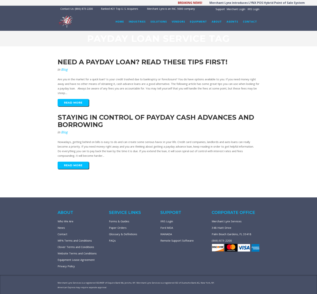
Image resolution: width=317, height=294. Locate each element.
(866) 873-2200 (222, 240)
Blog (64, 69)
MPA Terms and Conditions (75, 240)
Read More (73, 102)
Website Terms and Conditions (77, 253)
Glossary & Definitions (123, 234)
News (61, 227)
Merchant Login (236, 9)
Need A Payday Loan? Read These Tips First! (142, 62)
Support (220, 9)
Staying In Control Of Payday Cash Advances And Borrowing (156, 121)
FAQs (112, 240)
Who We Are (65, 221)
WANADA (166, 234)
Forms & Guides (119, 221)
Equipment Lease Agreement (76, 260)
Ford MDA (166, 227)
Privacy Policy (66, 266)
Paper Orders (118, 227)
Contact (62, 234)
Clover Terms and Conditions (76, 247)
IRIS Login (253, 9)
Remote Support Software (177, 240)
